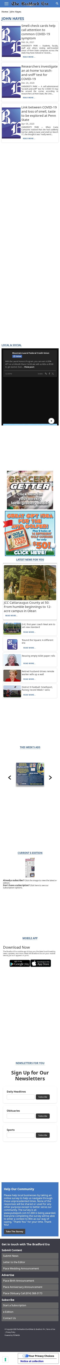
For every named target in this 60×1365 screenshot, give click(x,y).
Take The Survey (14, 1231)
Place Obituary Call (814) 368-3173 (22, 1293)
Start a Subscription (14, 1305)
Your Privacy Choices (41, 1355)
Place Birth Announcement (18, 1280)
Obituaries (13, 1110)
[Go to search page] (57, 3)
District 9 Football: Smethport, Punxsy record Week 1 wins (37, 688)
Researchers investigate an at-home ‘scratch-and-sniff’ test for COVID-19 (39, 72)
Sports (11, 1129)
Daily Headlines (16, 1091)
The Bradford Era (22, 1329)
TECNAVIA (16, 1335)
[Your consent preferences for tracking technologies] (5, 1360)
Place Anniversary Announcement (22, 1287)
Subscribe (42, 1097)
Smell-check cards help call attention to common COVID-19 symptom (38, 31)
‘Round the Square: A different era (37, 641)
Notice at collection (32, 1361)
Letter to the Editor (14, 1262)
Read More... (29, 57)
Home (5, 11)
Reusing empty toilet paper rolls (38, 655)
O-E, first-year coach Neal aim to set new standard (38, 626)
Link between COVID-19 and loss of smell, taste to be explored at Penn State (39, 113)
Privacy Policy (10, 1332)
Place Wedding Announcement (21, 1268)
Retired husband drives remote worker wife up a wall (38, 673)
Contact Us (9, 1318)
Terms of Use (50, 1329)
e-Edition (8, 1311)
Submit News (10, 1256)
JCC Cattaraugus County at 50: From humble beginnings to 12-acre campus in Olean (27, 606)
